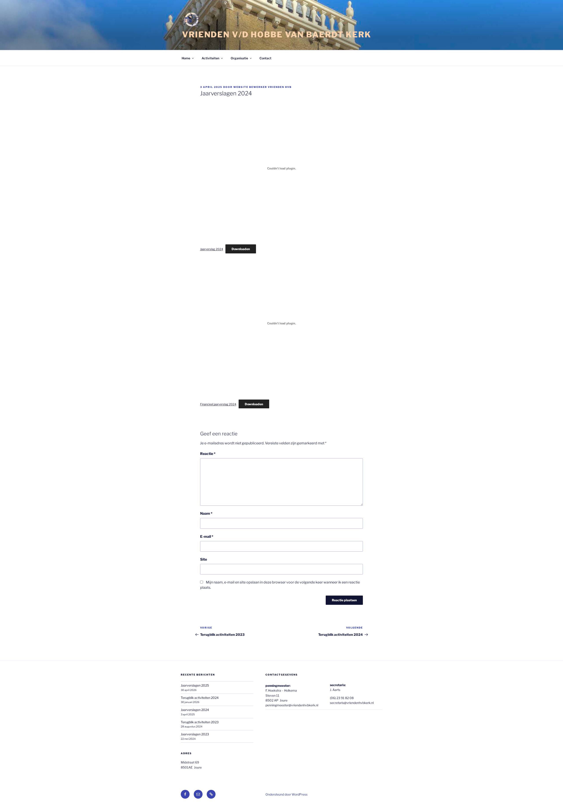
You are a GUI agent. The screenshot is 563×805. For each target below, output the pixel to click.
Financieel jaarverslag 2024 (218, 404)
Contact (265, 58)
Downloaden (241, 249)
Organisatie (239, 58)
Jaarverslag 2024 (211, 249)
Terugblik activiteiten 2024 (200, 698)
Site (203, 559)
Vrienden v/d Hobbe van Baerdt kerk (276, 34)
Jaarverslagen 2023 (195, 734)
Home (186, 58)
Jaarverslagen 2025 (195, 685)
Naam (206, 513)
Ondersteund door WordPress (286, 794)
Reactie (208, 454)
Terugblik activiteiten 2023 (200, 722)
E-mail (206, 536)
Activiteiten (210, 58)
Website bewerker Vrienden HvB (262, 87)
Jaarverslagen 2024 (195, 710)
